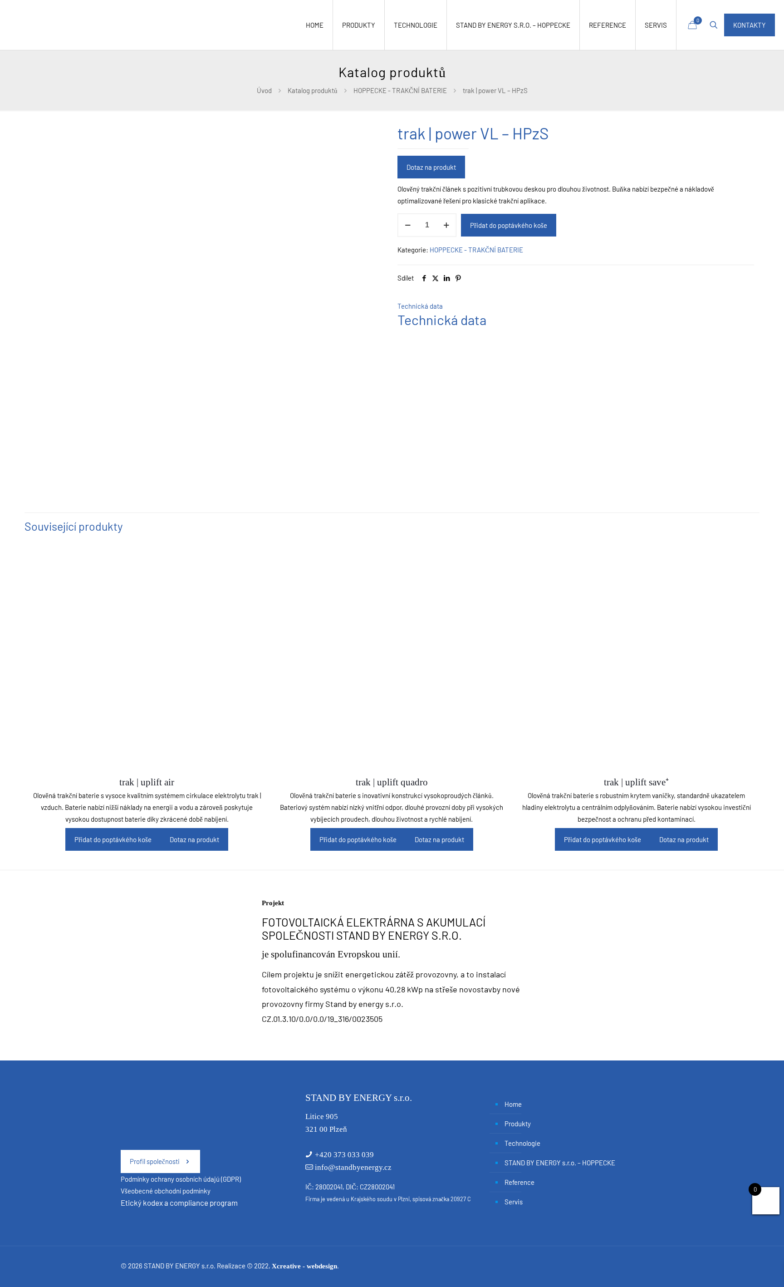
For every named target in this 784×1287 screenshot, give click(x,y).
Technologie (522, 1143)
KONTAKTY (749, 25)
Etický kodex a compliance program (179, 1202)
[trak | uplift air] (147, 655)
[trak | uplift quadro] (392, 655)
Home (513, 1104)
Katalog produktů (313, 90)
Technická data (420, 306)
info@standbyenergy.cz (353, 1167)
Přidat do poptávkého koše (508, 225)
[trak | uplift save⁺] (636, 655)
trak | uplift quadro (392, 782)
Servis (514, 1202)
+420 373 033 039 (344, 1154)
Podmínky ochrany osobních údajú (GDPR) (181, 1179)
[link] (188, 963)
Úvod (264, 90)
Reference (519, 1182)
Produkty (518, 1123)
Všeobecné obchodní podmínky (166, 1191)
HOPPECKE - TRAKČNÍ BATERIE (400, 90)
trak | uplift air (146, 782)
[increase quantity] (446, 225)
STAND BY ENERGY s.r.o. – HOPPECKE (560, 1163)
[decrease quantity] (408, 225)
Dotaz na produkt (431, 167)
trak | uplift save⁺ (636, 782)
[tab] (575, 306)
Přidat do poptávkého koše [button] (113, 839)
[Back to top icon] (740, 1268)
